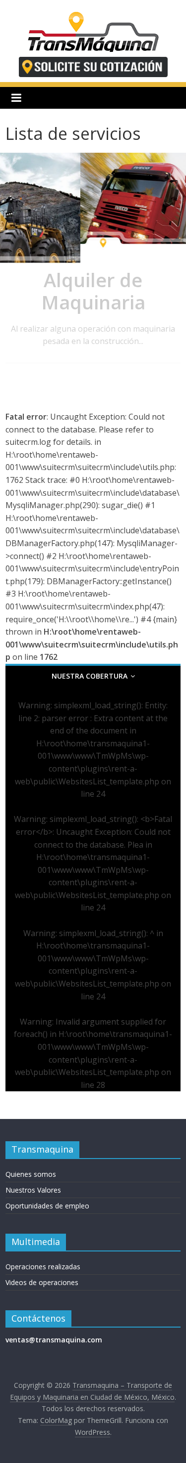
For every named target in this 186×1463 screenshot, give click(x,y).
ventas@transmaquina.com (53, 1339)
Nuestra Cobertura (89, 676)
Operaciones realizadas (42, 1266)
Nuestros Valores (33, 1190)
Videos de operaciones (41, 1282)
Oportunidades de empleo (47, 1205)
